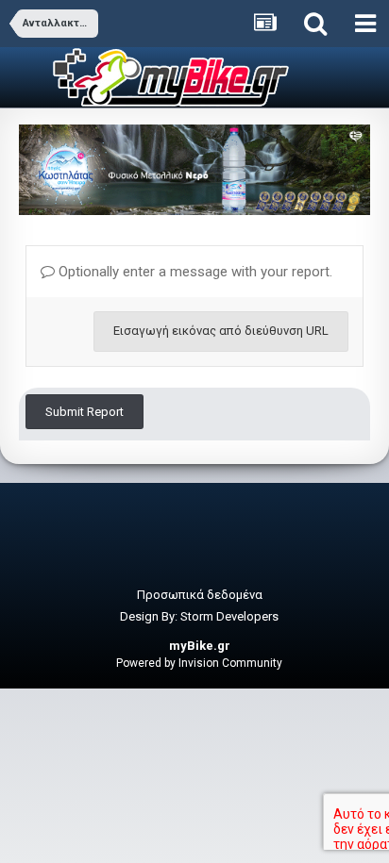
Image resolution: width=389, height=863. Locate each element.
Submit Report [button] (84, 412)
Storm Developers (229, 616)
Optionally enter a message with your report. (193, 271)
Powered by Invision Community (199, 663)
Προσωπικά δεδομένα (199, 595)
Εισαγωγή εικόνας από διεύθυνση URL (221, 331)
